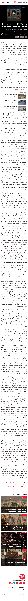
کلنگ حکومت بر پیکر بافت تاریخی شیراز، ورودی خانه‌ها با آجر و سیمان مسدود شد (10, 96)
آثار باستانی (11, 484)
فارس (14, 482)
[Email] (18, 37)
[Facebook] (26, 37)
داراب (10, 482)
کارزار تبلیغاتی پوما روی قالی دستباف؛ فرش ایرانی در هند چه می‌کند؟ (14, 563)
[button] (14, 13)
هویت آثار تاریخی (9, 486)
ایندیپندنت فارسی (22, 34)
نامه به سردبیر (11, 587)
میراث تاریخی (15, 486)
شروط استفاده (22, 587)
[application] (14, 13)
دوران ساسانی (17, 484)
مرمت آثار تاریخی (23, 486)
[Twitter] (21, 37)
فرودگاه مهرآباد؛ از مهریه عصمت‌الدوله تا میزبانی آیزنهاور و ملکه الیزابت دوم (15, 510)
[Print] (16, 37)
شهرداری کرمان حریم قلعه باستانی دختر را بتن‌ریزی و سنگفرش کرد (10, 107)
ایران (17, 482)
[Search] (8, 2)
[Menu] (3, 2)
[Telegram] (13, 583)
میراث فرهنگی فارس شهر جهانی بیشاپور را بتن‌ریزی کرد (10, 101)
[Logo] (24, 7)
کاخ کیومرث (23, 484)
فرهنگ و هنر (16, 494)
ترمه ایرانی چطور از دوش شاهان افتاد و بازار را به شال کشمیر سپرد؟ (14, 528)
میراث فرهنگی (5, 482)
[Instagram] (17, 583)
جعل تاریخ (24, 488)
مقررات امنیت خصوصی (20, 590)
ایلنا (2, 331)
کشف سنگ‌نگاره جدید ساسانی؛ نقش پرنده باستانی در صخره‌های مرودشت (14, 545)
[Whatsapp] (23, 37)
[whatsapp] (10, 583)
